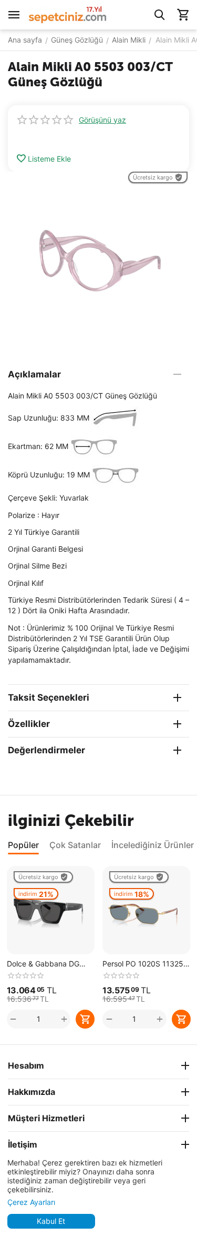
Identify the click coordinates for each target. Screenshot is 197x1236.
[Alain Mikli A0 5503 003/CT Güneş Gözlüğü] (98, 262)
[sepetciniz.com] (67, 13)
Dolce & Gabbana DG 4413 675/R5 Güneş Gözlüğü (43, 964)
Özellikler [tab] (29, 724)
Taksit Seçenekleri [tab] (48, 697)
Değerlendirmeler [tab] (46, 750)
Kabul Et (51, 1221)
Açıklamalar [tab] (34, 374)
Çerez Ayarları (31, 1202)
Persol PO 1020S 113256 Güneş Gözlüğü (145, 964)
